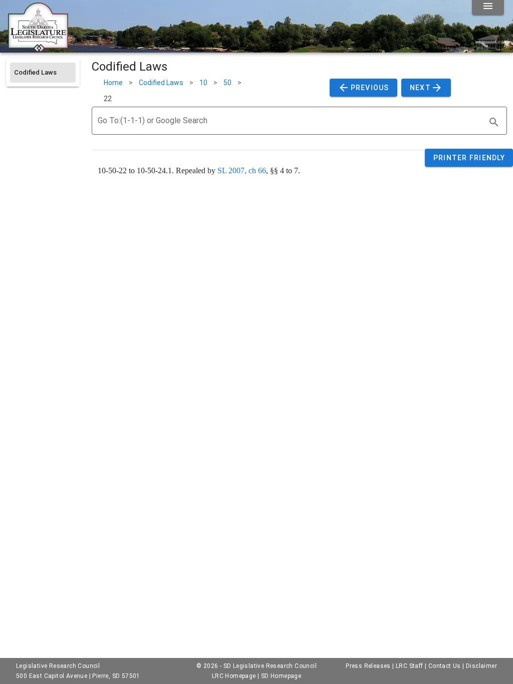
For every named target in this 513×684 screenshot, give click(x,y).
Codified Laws (161, 83)
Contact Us (444, 665)
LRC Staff (409, 665)
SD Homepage (281, 675)
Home (113, 83)
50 (227, 83)
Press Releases (368, 665)
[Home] (38, 49)
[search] (494, 122)
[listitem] (43, 73)
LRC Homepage (234, 675)
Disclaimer (481, 665)
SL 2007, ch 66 (241, 170)
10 (203, 83)
